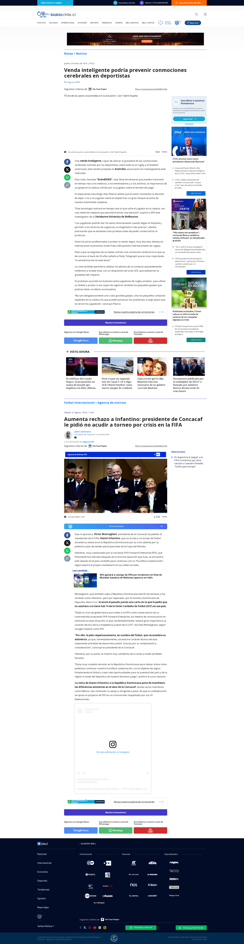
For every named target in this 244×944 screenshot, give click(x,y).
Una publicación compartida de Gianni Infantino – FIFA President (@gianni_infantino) (115, 789)
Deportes (94, 23)
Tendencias (107, 23)
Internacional (67, 23)
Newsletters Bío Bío (127, 3)
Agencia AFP (74, 82)
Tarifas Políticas (45, 926)
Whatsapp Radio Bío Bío (193, 928)
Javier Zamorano (82, 431)
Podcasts (41, 23)
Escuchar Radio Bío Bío (190, 3)
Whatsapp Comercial (143, 927)
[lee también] (86, 580)
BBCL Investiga (132, 23)
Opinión (118, 23)
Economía (82, 23)
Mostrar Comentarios (115, 322)
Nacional (53, 23)
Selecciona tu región (51, 2)
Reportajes (43, 907)
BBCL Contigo (148, 23)
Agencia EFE (88, 441)
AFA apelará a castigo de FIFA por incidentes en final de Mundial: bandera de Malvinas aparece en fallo (131, 576)
